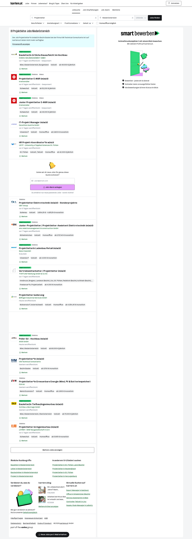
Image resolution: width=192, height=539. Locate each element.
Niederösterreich (41, 31)
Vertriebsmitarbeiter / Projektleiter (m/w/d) (42, 271)
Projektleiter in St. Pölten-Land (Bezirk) (68, 465)
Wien (22, 65)
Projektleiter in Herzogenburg (64, 476)
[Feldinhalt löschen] (96, 18)
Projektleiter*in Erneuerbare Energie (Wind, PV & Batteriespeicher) (54, 381)
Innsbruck (24, 281)
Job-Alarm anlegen (54, 187)
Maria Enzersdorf (27, 391)
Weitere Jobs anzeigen (52, 450)
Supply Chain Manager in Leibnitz (79, 505)
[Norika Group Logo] (22, 527)
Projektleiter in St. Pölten (62, 472)
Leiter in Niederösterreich (21, 469)
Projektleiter (19, 31)
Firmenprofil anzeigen (21, 44)
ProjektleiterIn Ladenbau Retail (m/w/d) (40, 248)
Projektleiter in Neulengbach (64, 469)
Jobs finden (155, 18)
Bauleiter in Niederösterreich (22, 465)
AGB (46, 518)
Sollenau (23, 212)
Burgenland (44, 65)
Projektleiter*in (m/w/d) (31, 358)
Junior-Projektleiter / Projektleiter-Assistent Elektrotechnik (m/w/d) (56, 225)
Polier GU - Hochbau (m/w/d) (33, 338)
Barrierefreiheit (29, 523)
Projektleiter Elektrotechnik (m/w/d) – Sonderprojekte (48, 202)
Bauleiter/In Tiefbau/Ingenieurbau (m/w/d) (41, 404)
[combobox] (64, 18)
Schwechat (24, 88)
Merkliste (116, 10)
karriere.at (71, 486)
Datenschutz (16, 523)
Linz (52, 281)
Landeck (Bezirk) (43, 281)
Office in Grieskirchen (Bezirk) (78, 494)
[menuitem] (39, 23)
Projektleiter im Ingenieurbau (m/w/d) (39, 427)
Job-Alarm (105, 10)
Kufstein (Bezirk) (84, 281)
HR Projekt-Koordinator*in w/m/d (36, 142)
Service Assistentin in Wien (77, 498)
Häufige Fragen (17, 518)
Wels (94, 281)
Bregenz (32, 281)
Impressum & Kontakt (34, 518)
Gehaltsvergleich (30, 512)
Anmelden (175, 3)
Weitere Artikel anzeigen (48, 506)
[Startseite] (18, 3)
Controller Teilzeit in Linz (76, 502)
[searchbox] (52, 181)
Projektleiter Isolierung (31, 295)
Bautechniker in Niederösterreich (24, 472)
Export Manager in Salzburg (77, 490)
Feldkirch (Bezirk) (70, 281)
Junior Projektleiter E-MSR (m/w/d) (37, 102)
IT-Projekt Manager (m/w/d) (33, 122)
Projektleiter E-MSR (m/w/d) (33, 78)
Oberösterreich (45, 414)
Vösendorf (24, 132)
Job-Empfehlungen (90, 10)
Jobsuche (76, 10)
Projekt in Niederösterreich (22, 476)
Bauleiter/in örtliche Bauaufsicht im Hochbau (43, 55)
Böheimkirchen (26, 235)
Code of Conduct (44, 523)
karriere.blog (45, 483)
